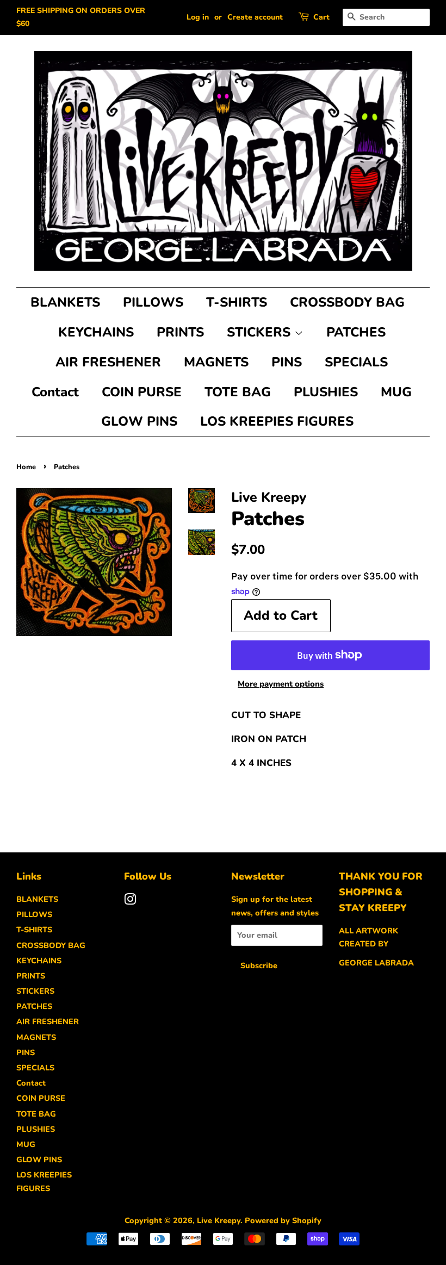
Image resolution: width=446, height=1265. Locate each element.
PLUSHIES (326, 392)
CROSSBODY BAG (347, 302)
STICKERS (260, 332)
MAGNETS (216, 362)
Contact (55, 392)
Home (26, 467)
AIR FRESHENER (108, 362)
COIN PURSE (142, 392)
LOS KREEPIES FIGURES (277, 421)
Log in (198, 17)
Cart (321, 17)
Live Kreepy (218, 1220)
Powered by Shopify (283, 1220)
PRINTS (180, 332)
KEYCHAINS (96, 332)
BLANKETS (65, 302)
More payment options (281, 683)
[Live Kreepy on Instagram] (130, 901)
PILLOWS (153, 302)
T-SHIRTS (236, 302)
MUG (396, 392)
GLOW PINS (139, 421)
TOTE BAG (238, 392)
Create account (255, 17)
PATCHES (356, 332)
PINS (286, 362)
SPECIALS (356, 362)
